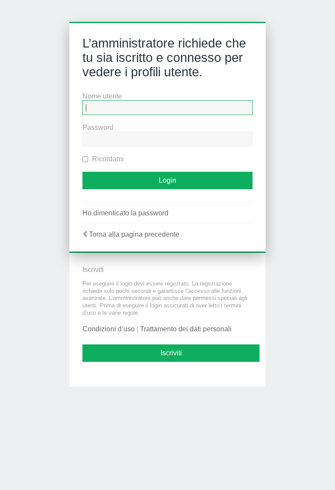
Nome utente (102, 96)
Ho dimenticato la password (125, 213)
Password (97, 127)
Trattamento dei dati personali (186, 329)
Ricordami (107, 159)
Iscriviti (171, 353)
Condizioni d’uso (108, 329)
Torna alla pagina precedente (134, 234)
